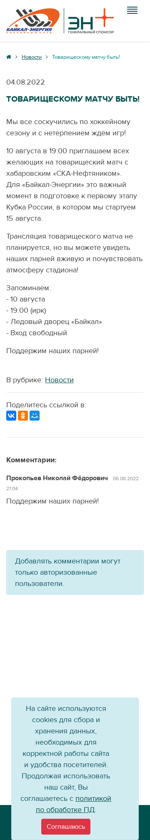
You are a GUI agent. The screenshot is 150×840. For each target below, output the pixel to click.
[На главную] (60, 20)
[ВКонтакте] (11, 416)
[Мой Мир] (35, 416)
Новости (59, 380)
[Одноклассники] (23, 416)
